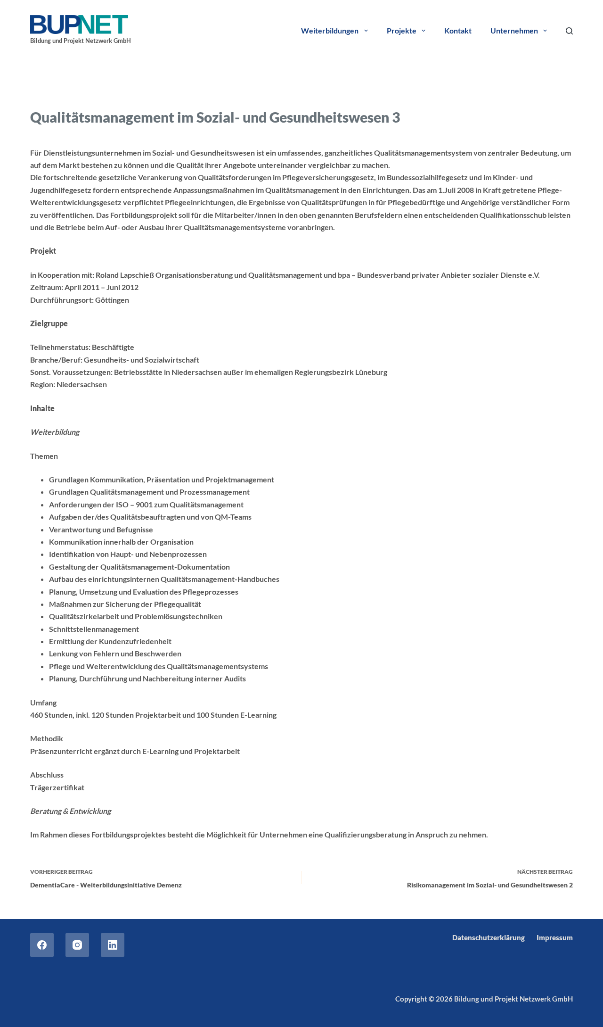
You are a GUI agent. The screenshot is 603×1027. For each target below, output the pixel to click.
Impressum (555, 937)
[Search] (569, 30)
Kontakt (458, 30)
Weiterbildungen (330, 30)
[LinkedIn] (112, 945)
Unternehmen (514, 30)
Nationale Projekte (108, 93)
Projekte (401, 30)
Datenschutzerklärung (488, 937)
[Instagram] (77, 945)
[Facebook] (42, 945)
